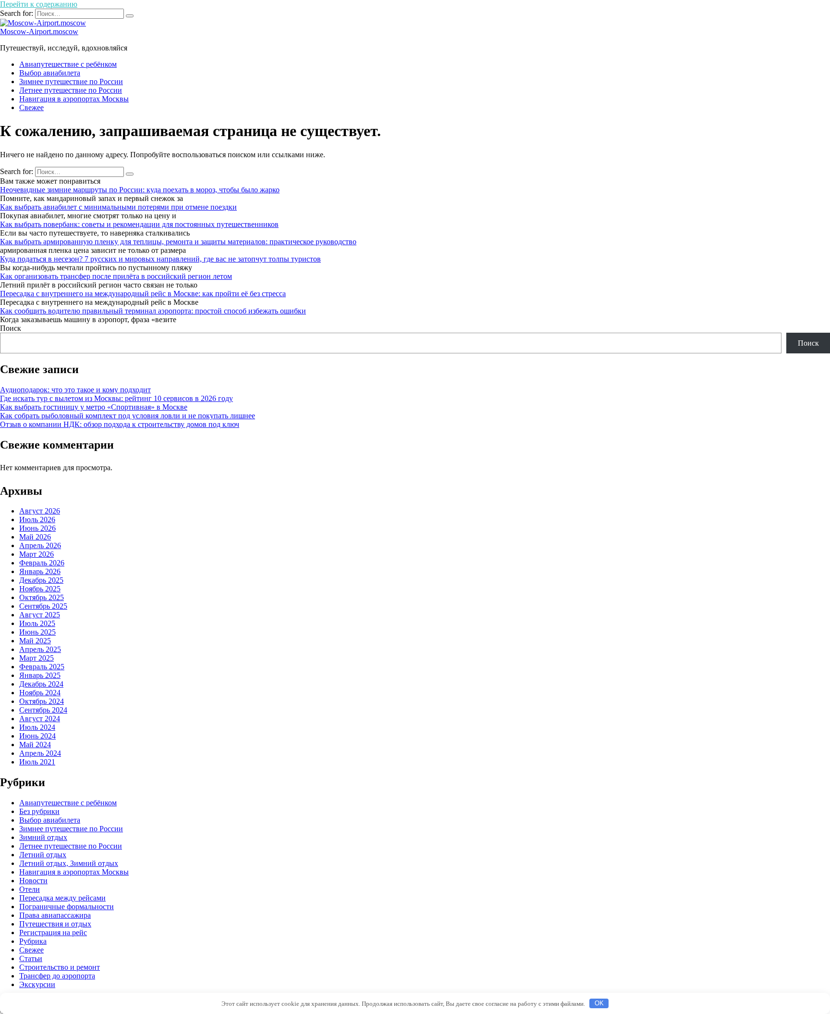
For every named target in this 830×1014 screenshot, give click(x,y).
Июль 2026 (37, 519)
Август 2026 (39, 511)
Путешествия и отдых (55, 924)
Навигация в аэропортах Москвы (74, 99)
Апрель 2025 (40, 649)
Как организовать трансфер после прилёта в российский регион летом (116, 276)
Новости (33, 880)
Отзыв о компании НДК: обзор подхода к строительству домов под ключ (119, 424)
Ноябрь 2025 (40, 589)
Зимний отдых (43, 837)
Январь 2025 (40, 675)
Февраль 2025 (41, 667)
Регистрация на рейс (53, 932)
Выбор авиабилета (49, 73)
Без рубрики (39, 811)
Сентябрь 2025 (43, 606)
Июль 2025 (37, 623)
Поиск (10, 328)
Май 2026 (35, 537)
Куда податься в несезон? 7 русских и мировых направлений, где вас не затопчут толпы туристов (160, 259)
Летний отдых (42, 855)
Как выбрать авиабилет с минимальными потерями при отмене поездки (118, 207)
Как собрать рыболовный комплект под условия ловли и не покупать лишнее (127, 416)
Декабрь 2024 (41, 684)
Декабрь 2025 (41, 580)
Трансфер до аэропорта (57, 976)
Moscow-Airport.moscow (39, 31)
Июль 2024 (37, 727)
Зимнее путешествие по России (71, 81)
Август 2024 (39, 718)
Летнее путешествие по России (70, 90)
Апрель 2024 (40, 753)
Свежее (31, 107)
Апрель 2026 (40, 545)
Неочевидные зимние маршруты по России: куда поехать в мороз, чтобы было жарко (140, 190)
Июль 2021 (37, 762)
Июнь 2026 (37, 528)
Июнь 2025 (37, 632)
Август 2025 (39, 615)
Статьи (30, 958)
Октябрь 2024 (41, 701)
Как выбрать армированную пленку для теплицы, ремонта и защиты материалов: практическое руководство (178, 242)
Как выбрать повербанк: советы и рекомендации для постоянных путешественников (139, 224)
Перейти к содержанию (38, 4)
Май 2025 (35, 641)
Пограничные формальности (66, 906)
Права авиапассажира (55, 915)
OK (599, 1003)
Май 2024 (35, 744)
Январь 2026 (40, 571)
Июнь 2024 (37, 736)
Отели (29, 889)
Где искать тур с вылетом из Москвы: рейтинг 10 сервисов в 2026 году (116, 398)
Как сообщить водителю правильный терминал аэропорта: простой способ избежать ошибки (153, 311)
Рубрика (33, 941)
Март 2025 (36, 658)
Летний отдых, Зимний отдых (68, 863)
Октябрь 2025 (41, 597)
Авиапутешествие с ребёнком (68, 64)
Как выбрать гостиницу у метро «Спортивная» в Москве (93, 407)
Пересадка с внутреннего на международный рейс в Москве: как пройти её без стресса (143, 293)
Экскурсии (37, 984)
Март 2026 (36, 554)
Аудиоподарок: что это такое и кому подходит (75, 390)
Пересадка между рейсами (62, 898)
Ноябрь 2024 (40, 693)
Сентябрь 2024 (43, 710)
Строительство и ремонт (59, 967)
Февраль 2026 (41, 563)
